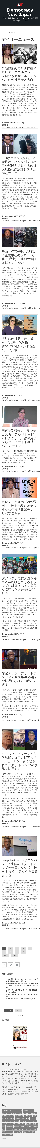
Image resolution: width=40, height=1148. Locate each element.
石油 (23, 1118)
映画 (3, 1129)
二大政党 (28, 1126)
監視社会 (35, 1124)
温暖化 (22, 1126)
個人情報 (28, 1124)
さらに (19, 1015)
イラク (4, 1134)
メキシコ (10, 1132)
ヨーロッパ (5, 1121)
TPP (23, 1124)
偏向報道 (16, 1126)
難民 (33, 1132)
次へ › (18, 1010)
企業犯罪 (35, 1126)
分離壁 (20, 1113)
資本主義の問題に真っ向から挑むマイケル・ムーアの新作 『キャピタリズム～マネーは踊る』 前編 (22, 986)
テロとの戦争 (18, 1132)
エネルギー (26, 1113)
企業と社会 (9, 1126)
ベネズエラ (5, 1118)
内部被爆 (10, 1134)
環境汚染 (4, 1116)
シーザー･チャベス (11, 1129)
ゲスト (32, 1110)
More (3, 1138)
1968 (27, 1118)
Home (3, 32)
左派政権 (17, 1118)
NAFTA (4, 1132)
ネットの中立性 (32, 1121)
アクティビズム (14, 1121)
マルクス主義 (19, 1116)
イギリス (32, 1118)
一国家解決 (13, 1113)
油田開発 (33, 1113)
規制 (34, 1116)
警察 (3, 1126)
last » (14, 955)
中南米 (12, 1118)
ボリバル (21, 1129)
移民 (29, 1132)
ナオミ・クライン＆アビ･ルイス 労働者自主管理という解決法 (21, 991)
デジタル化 (23, 1121)
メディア (4, 1124)
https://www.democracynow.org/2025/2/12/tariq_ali (20, 720)
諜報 (35, 1129)
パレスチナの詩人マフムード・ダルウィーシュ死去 (22, 995)
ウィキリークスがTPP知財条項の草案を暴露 (20, 999)
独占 (10, 1124)
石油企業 (11, 1116)
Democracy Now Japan (20, 12)
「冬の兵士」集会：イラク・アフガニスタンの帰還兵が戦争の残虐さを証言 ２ (22, 980)
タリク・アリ (28, 1116)
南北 (24, 1132)
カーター (25, 1110)
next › (5, 955)
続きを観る (5, 1020)
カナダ (30, 1129)
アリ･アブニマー (17, 1110)
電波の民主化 (16, 1124)
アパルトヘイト (6, 1110)
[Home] (20, 4)
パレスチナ (5, 1113)
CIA (26, 1129)
